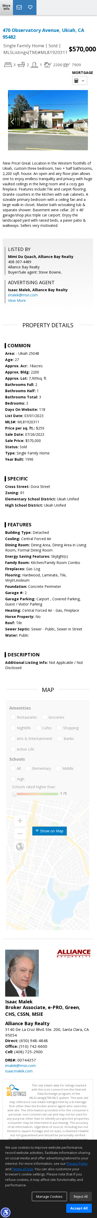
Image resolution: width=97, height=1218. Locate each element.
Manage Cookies (49, 1196)
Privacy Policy (77, 1163)
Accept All (79, 1208)
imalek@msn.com (23, 294)
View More (17, 300)
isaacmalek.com (19, 1070)
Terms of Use (22, 1169)
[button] (5, 1212)
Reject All (81, 1196)
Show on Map (51, 830)
